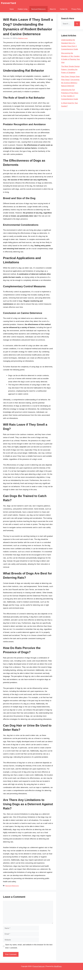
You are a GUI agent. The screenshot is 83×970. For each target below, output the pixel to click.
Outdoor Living (22, 9)
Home (12, 9)
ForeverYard (8, 3)
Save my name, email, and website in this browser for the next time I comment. (28, 946)
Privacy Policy (76, 9)
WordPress (58, 966)
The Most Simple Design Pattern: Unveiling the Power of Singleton (70, 69)
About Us (53, 9)
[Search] (77, 23)
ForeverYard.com (39, 966)
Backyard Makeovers (38, 9)
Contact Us (63, 9)
